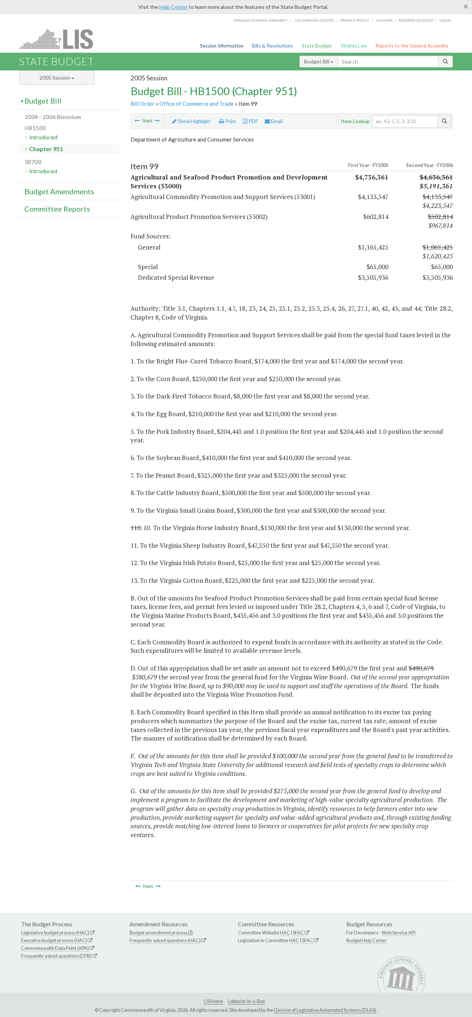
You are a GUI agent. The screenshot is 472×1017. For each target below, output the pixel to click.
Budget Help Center (366, 940)
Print (230, 121)
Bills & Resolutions (272, 46)
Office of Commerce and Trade (196, 103)
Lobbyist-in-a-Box (246, 1001)
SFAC (298, 933)
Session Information (221, 46)
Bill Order (143, 103)
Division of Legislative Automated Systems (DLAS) (325, 1010)
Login (445, 20)
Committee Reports (57, 208)
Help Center (173, 7)
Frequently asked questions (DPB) (56, 956)
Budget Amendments (59, 191)
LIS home (384, 20)
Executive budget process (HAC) (54, 940)
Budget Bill (317, 61)
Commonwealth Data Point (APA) (55, 948)
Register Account (416, 20)
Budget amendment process (158, 933)
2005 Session (55, 77)
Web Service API (399, 933)
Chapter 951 (46, 148)
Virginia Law (354, 46)
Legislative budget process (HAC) (55, 933)
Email (276, 121)
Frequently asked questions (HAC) (165, 940)
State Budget (317, 46)
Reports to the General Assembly (411, 46)
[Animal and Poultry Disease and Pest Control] (157, 120)
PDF (252, 121)
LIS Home (213, 1001)
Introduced (43, 136)
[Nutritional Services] (137, 120)
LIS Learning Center (314, 20)
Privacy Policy (354, 20)
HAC (285, 933)
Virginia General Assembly (261, 20)
